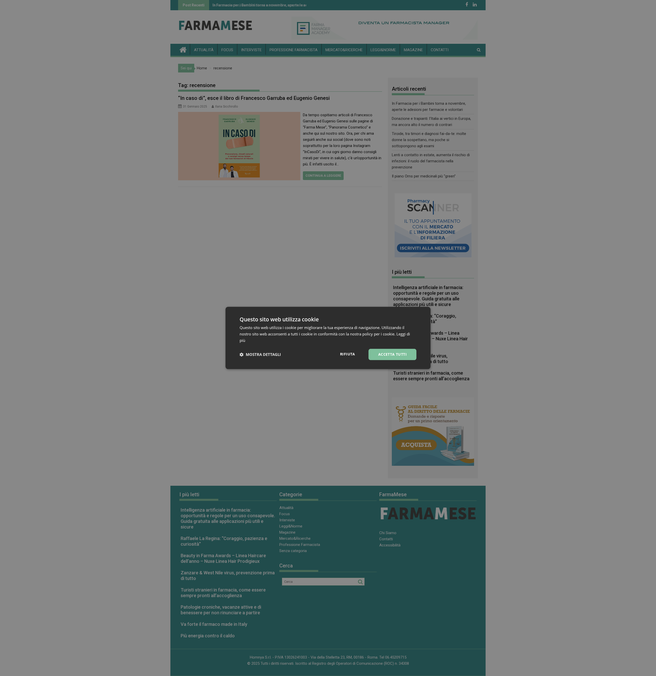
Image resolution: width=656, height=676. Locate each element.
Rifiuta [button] (347, 354)
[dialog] (327, 338)
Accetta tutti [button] (392, 354)
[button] (260, 354)
